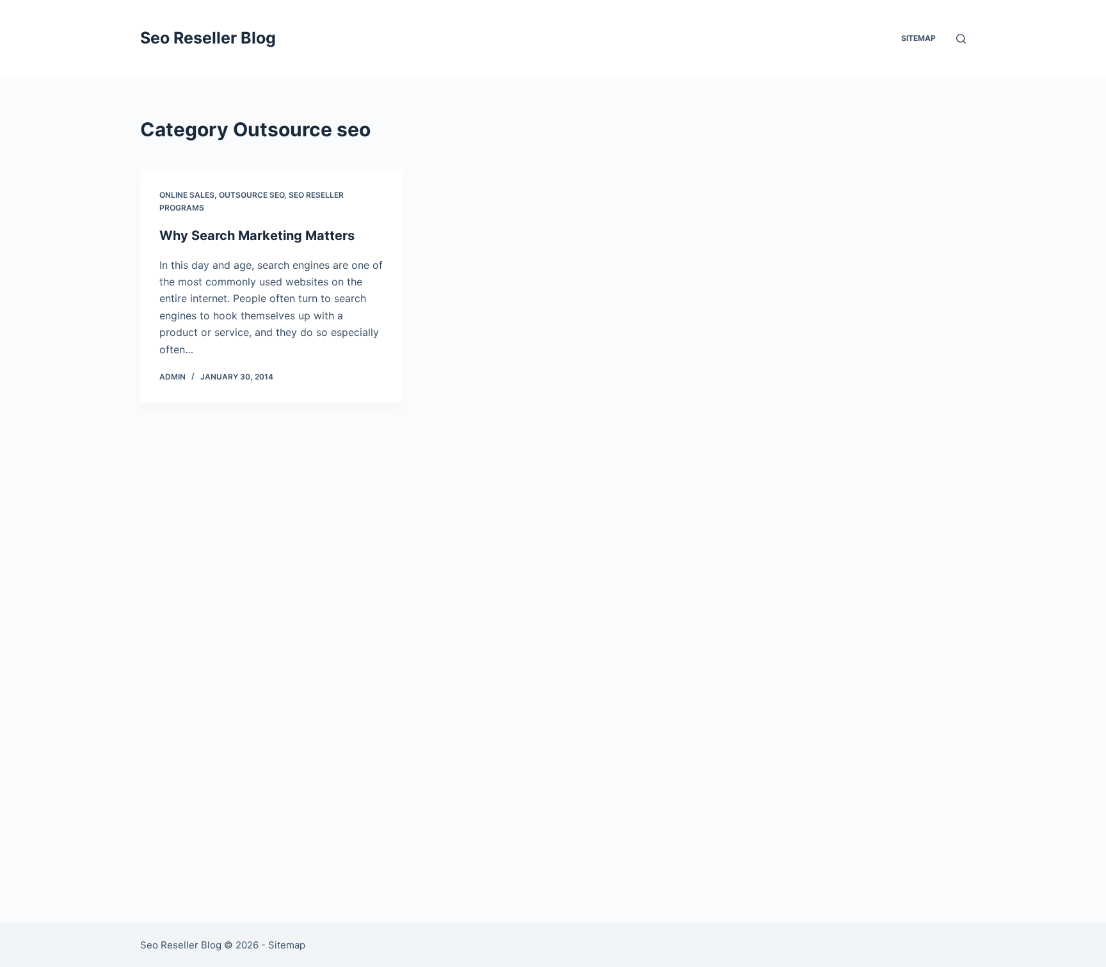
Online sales (186, 195)
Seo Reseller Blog (208, 37)
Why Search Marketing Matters (257, 235)
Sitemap (918, 38)
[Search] (961, 39)
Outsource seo (251, 195)
